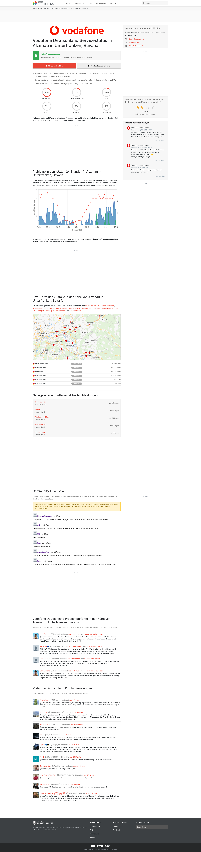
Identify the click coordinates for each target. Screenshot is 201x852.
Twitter (115, 826)
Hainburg (48, 311)
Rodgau (41, 311)
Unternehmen (79, 3)
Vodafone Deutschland (60, 8)
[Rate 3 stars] (146, 107)
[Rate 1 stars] (138, 107)
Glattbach (84, 308)
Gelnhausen (47, 308)
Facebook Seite (134, 42)
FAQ (90, 3)
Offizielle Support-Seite (137, 46)
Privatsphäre (101, 3)
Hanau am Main (108, 306)
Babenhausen (94, 308)
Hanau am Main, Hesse (93, 634)
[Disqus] (77, 538)
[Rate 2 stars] (142, 107)
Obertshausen (74, 308)
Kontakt (113, 3)
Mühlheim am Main (92, 306)
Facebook (116, 830)
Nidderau (63, 308)
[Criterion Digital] (100, 846)
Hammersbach (59, 311)
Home (67, 3)
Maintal (56, 308)
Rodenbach (37, 308)
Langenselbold (75, 311)
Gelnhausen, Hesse (92, 659)
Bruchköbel (106, 308)
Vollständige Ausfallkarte (100, 66)
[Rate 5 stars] (153, 107)
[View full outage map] (77, 337)
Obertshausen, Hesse (93, 646)
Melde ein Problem (55, 66)
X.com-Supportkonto (136, 39)
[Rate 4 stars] (150, 107)
